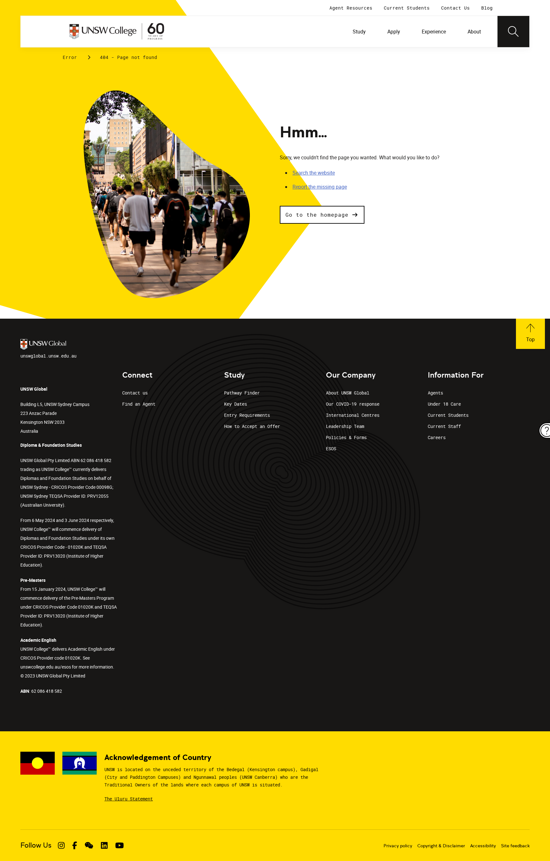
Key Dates (235, 404)
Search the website (314, 172)
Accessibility (483, 845)
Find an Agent (138, 404)
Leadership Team (345, 426)
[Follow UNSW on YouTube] (119, 845)
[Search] (513, 31)
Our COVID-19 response (352, 404)
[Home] (117, 31)
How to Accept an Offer (252, 426)
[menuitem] (359, 31)
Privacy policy (398, 845)
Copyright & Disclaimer (441, 845)
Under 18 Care (444, 404)
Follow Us (36, 845)
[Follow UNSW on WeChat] (89, 845)
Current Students (448, 415)
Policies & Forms (346, 437)
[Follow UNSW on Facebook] (74, 845)
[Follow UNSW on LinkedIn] (104, 845)
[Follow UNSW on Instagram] (61, 845)
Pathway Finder (242, 393)
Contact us (135, 393)
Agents (435, 393)
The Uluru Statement (128, 799)
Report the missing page (320, 186)
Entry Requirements (247, 415)
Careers (437, 437)
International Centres (352, 415)
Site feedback (515, 845)
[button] (322, 215)
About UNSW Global (347, 393)
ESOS (331, 448)
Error (70, 57)
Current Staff (444, 426)
